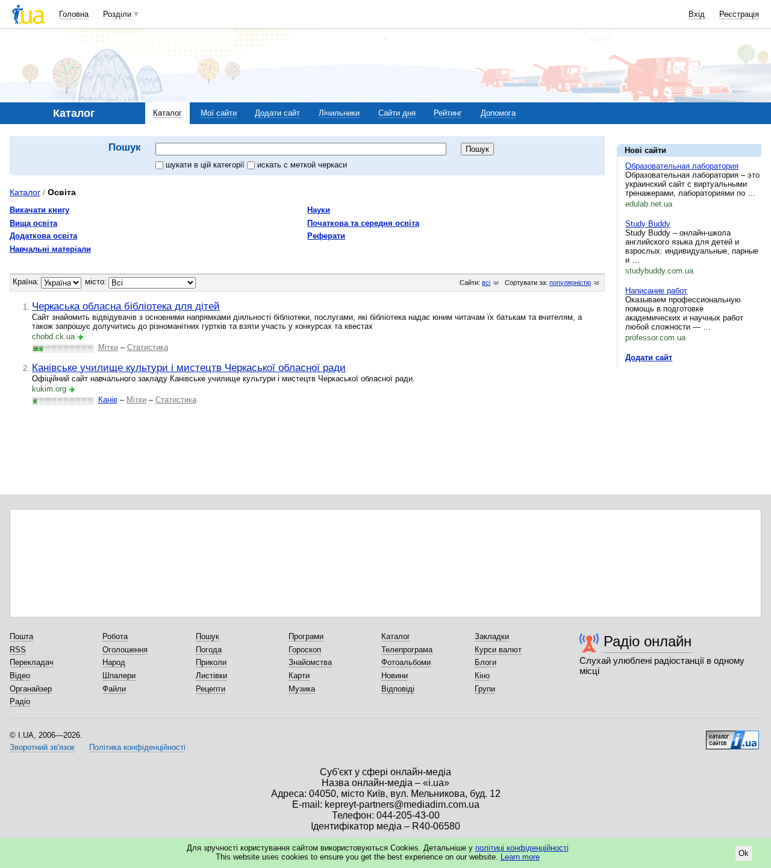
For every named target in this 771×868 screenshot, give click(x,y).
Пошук (207, 636)
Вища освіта (33, 223)
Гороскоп (305, 649)
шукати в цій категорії (206, 164)
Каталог (167, 112)
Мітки (108, 347)
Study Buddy (647, 223)
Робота (115, 636)
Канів (107, 399)
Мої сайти (219, 112)
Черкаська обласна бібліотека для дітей (126, 306)
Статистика (147, 347)
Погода (209, 649)
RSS (18, 649)
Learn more (520, 856)
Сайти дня (397, 112)
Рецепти (210, 688)
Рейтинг (448, 112)
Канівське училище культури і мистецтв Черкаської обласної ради (189, 367)
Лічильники (339, 112)
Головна (74, 14)
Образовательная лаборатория (681, 165)
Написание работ (656, 290)
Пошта (21, 636)
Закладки (492, 636)
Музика (302, 688)
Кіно (482, 675)
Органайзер (31, 688)
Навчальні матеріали (50, 249)
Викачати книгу (39, 209)
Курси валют (498, 649)
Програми (306, 636)
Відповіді (397, 688)
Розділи (117, 14)
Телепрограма (406, 649)
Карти (299, 675)
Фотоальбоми (406, 662)
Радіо (20, 701)
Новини (394, 675)
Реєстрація (739, 14)
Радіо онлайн (647, 641)
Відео (20, 675)
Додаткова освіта (43, 235)
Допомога (498, 112)
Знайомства (310, 662)
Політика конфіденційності (137, 747)
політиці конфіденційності (522, 847)
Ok (743, 853)
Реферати (326, 235)
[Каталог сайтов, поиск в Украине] (732, 735)
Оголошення (125, 649)
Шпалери (119, 675)
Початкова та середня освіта (363, 223)
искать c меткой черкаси (302, 164)
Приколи (211, 662)
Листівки (211, 675)
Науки (318, 209)
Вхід (696, 14)
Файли (114, 688)
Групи (485, 688)
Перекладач (32, 662)
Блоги (485, 662)
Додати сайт (277, 112)
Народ (113, 662)
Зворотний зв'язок (42, 747)
